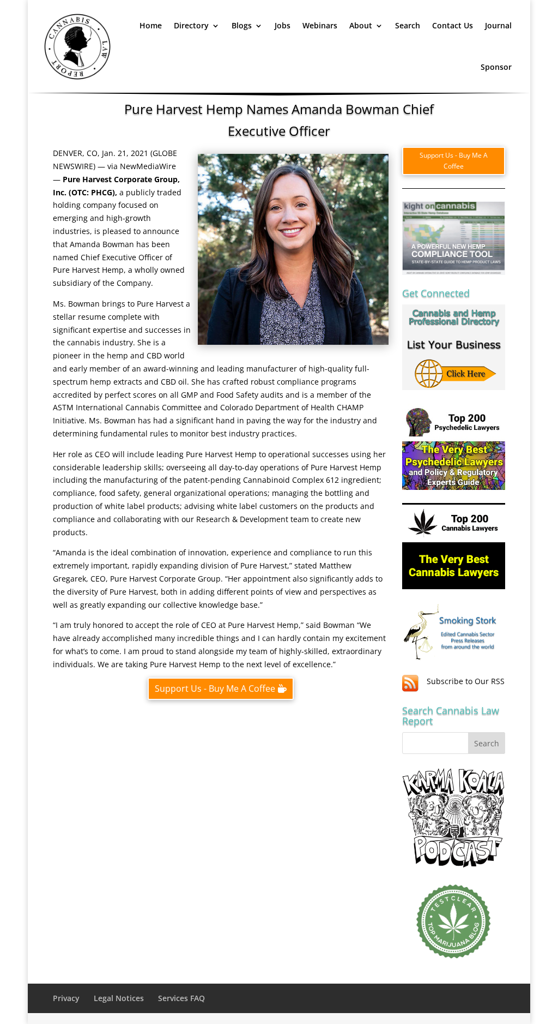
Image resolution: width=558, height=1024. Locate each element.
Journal (498, 25)
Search (407, 25)
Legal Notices (119, 998)
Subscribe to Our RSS (466, 681)
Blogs (242, 25)
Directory (191, 25)
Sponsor (496, 67)
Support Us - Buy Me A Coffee (215, 688)
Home (151, 25)
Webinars (319, 25)
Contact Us (452, 25)
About (360, 25)
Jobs (282, 25)
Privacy (66, 998)
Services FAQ (181, 998)
